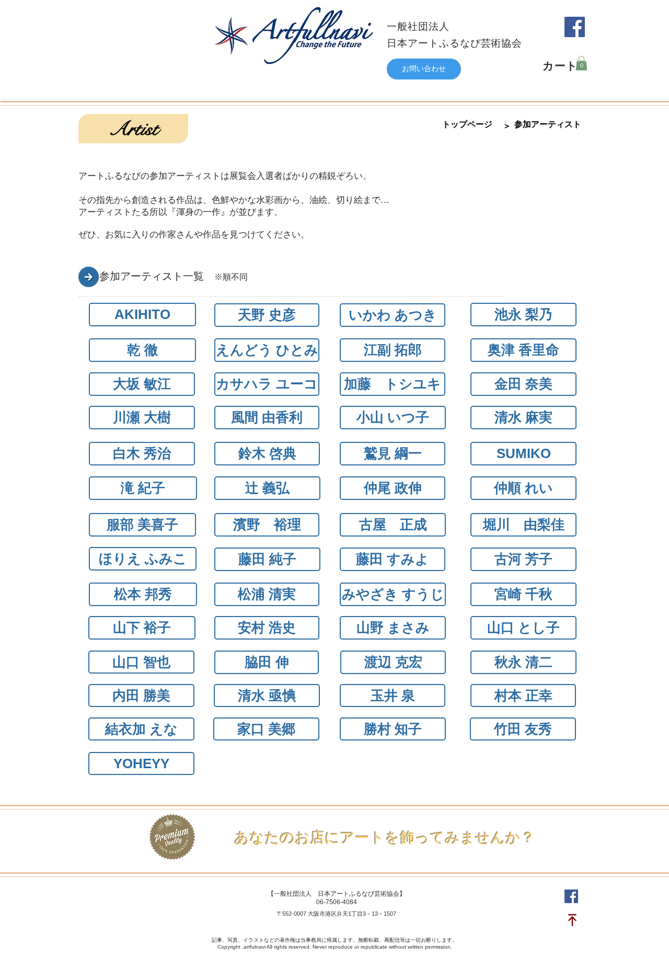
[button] (581, 63)
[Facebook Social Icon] (574, 27)
